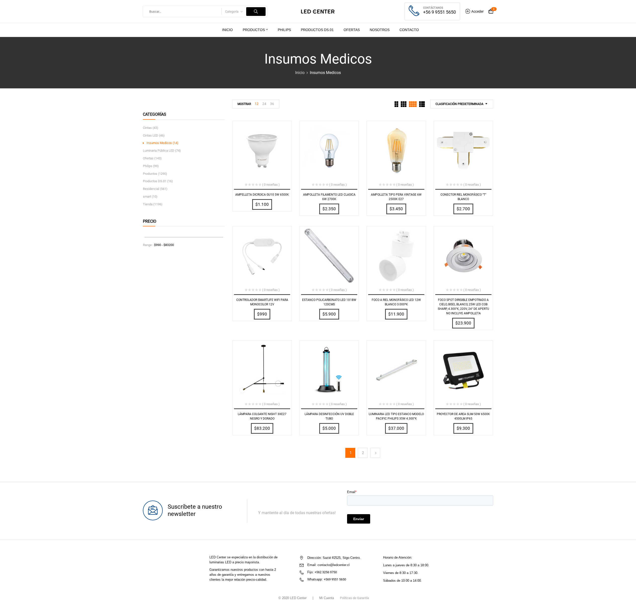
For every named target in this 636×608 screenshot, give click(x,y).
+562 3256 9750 (326, 572)
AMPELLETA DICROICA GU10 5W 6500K (262, 194)
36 (272, 104)
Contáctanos (433, 7)
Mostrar (244, 104)
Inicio (300, 72)
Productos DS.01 (154, 181)
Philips (147, 166)
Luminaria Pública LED (158, 150)
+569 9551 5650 (335, 579)
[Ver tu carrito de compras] (491, 11)
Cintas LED (150, 135)
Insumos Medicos (159, 143)
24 (264, 104)
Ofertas (148, 158)
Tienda (148, 204)
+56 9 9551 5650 (439, 12)
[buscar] (256, 11)
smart (147, 196)
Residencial (151, 189)
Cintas (147, 128)
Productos (150, 174)
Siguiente (375, 453)
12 (257, 104)
